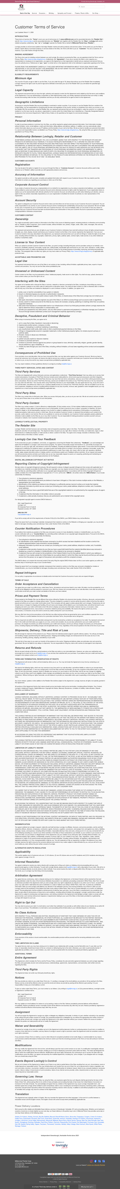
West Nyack (89, 1124)
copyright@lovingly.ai (24, 514)
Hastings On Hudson (78, 1118)
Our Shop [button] (95, 13)
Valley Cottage (71, 1124)
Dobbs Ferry (19, 1118)
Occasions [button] (42, 13)
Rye (95, 1122)
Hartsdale (69, 1118)
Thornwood (50, 1124)
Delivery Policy (77, 1181)
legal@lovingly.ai (72, 867)
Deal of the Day (25, 13)
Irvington (17, 1120)
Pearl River (44, 1122)
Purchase (91, 1122)
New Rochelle (92, 1120)
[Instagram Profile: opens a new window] (91, 1161)
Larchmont (24, 1120)
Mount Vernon (71, 1120)
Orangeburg (23, 1122)
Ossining (30, 1122)
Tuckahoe (57, 1124)
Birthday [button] (51, 13)
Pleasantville (64, 1122)
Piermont (56, 1122)
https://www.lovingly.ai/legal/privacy (35, 59)
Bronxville (73, 1117)
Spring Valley (30, 1124)
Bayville (41, 1117)
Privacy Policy (53, 1181)
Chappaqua (80, 1117)
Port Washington (82, 1122)
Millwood (55, 1120)
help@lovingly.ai (66, 364)
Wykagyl (17, 1126)
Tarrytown (43, 1124)
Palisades (37, 1122)
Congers (87, 1117)
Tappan (37, 1124)
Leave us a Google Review (96, 1165)
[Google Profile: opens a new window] (99, 1161)
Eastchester (27, 1118)
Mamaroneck (41, 1120)
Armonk (35, 1117)
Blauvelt (52, 1117)
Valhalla (63, 1124)
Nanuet (79, 1120)
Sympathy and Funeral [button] (65, 13)
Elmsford (34, 1118)
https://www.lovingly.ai (26, 41)
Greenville (56, 1118)
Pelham (50, 1122)
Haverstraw (89, 1118)
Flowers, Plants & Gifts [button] (82, 13)
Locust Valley (32, 1120)
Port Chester (72, 1122)
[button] (115, 1181)
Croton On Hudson (96, 1117)
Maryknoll (49, 1120)
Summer (34, 13)
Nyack (17, 1122)
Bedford (46, 1117)
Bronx (67, 1117)
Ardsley (30, 1117)
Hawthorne (97, 1118)
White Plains (98, 1124)
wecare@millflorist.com (22, 1167)
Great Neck (48, 1118)
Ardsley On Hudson (21, 1117)
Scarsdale (101, 1122)
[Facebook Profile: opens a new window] (95, 1161)
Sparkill (23, 1124)
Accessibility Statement (65, 1181)
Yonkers (23, 1126)
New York (100, 1120)
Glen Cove (41, 1118)
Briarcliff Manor (60, 1117)
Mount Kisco (63, 1120)
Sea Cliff (17, 1124)
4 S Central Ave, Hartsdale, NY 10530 (26, 1163)
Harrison (62, 1118)
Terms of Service (43, 1181)
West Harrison (80, 1124)
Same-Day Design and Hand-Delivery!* (27, 1)
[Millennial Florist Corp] (28, 7)
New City (84, 1120)
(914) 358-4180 (19, 1165)
